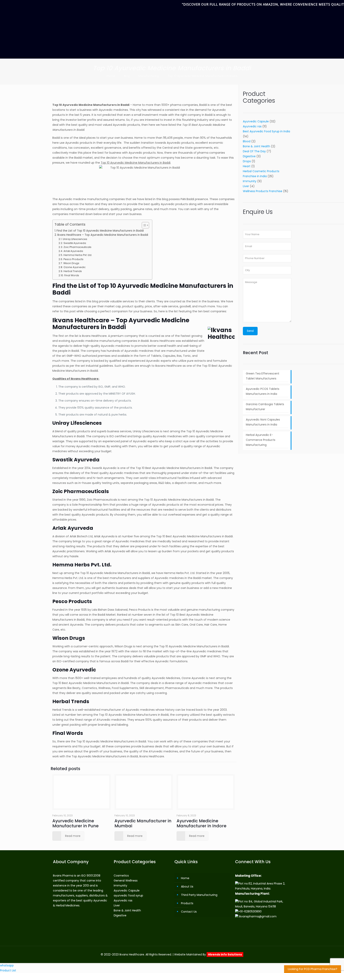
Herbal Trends (73, 271)
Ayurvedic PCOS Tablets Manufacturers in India (262, 391)
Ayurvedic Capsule (256, 121)
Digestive (249, 156)
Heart (246, 166)
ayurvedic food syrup (128, 895)
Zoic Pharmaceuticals (77, 247)
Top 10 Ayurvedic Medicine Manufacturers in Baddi (202, 76)
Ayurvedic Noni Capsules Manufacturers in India (263, 422)
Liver (246, 186)
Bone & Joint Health (256, 146)
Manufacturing (148, 76)
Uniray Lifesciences (75, 239)
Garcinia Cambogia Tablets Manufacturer (265, 406)
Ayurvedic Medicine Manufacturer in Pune (75, 823)
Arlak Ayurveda (73, 251)
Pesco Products (73, 259)
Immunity (249, 181)
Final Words (71, 275)
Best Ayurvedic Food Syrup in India (266, 131)
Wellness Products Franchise (262, 191)
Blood (246, 141)
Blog (127, 76)
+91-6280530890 (250, 911)
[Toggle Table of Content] (143, 225)
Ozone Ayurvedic (75, 267)
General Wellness (126, 881)
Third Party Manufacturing (199, 895)
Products (187, 903)
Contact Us (189, 912)
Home (111, 76)
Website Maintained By (208, 954)
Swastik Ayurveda (75, 243)
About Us (187, 886)
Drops (247, 161)
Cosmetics (121, 876)
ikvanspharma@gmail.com (258, 916)
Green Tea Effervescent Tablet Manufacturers (262, 376)
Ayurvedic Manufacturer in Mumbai (142, 823)
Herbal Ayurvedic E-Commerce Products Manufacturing (260, 440)
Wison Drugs (71, 263)
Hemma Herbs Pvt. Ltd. (78, 255)
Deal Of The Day (254, 151)
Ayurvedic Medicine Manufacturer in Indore (201, 823)
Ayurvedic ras (252, 126)
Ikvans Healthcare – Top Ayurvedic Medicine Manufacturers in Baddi (102, 235)
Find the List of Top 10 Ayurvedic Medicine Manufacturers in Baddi (100, 231)
